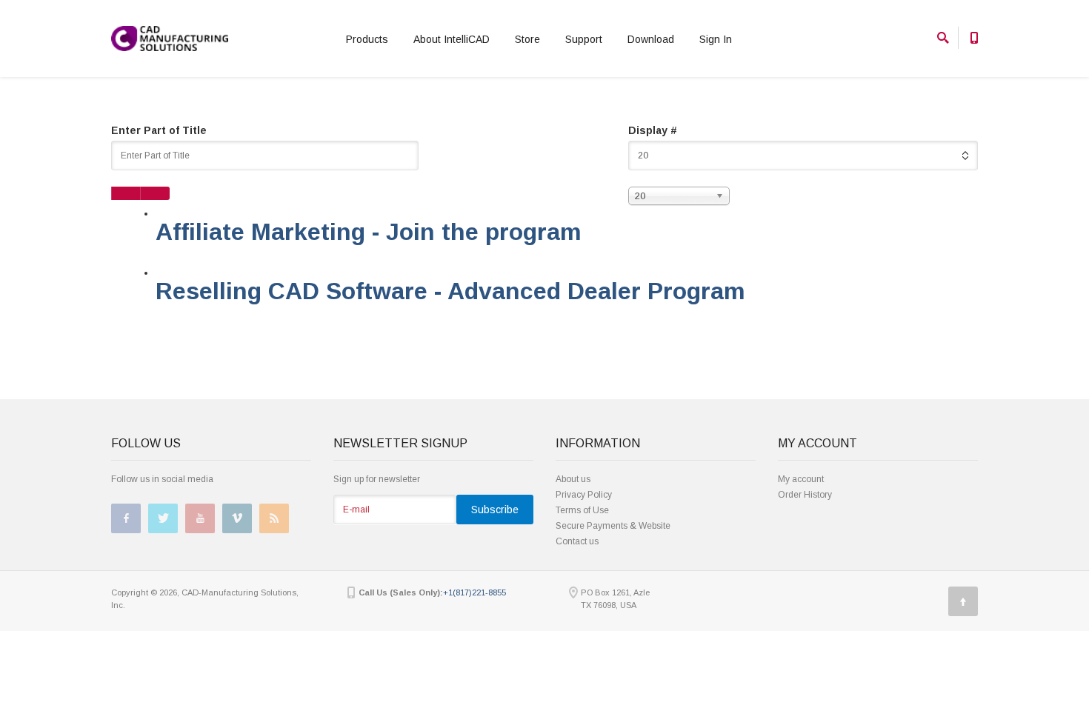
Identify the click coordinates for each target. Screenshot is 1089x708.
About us (573, 479)
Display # (652, 130)
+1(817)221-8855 (474, 592)
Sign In (715, 39)
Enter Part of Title (160, 130)
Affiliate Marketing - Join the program (369, 231)
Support (583, 39)
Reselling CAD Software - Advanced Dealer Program (450, 291)
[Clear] (155, 193)
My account (801, 479)
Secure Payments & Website (613, 526)
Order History (805, 495)
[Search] (126, 193)
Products (367, 39)
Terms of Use (582, 510)
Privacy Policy (584, 495)
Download (650, 39)
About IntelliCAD (451, 39)
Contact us (577, 541)
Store (527, 39)
